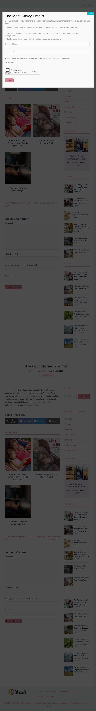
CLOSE (90, 13)
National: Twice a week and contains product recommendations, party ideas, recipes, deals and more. (42, 28)
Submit (9, 80)
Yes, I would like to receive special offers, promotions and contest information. (38, 58)
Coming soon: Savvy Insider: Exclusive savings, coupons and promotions (34, 39)
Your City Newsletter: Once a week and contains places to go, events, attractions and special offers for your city (43, 34)
